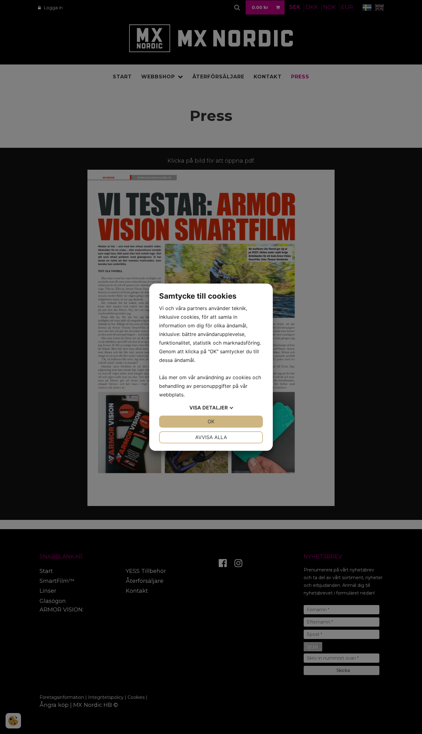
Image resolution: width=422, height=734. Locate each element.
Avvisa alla (211, 437)
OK (211, 421)
